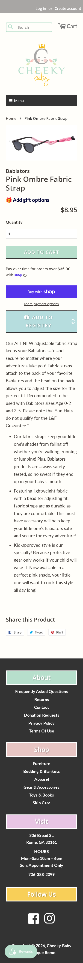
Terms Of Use (41, 731)
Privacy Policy (41, 723)
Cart (72, 26)
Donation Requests (41, 715)
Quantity (14, 222)
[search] (33, 27)
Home (11, 118)
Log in (41, 8)
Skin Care (41, 802)
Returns (41, 699)
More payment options (41, 304)
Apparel (41, 779)
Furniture (41, 763)
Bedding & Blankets (41, 771)
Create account (68, 8)
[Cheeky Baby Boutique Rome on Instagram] (49, 921)
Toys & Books (41, 795)
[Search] (10, 27)
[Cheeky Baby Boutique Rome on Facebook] (33, 921)
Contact (41, 707)
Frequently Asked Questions (41, 691)
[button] (41, 321)
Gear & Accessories (41, 787)
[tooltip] (73, 321)
